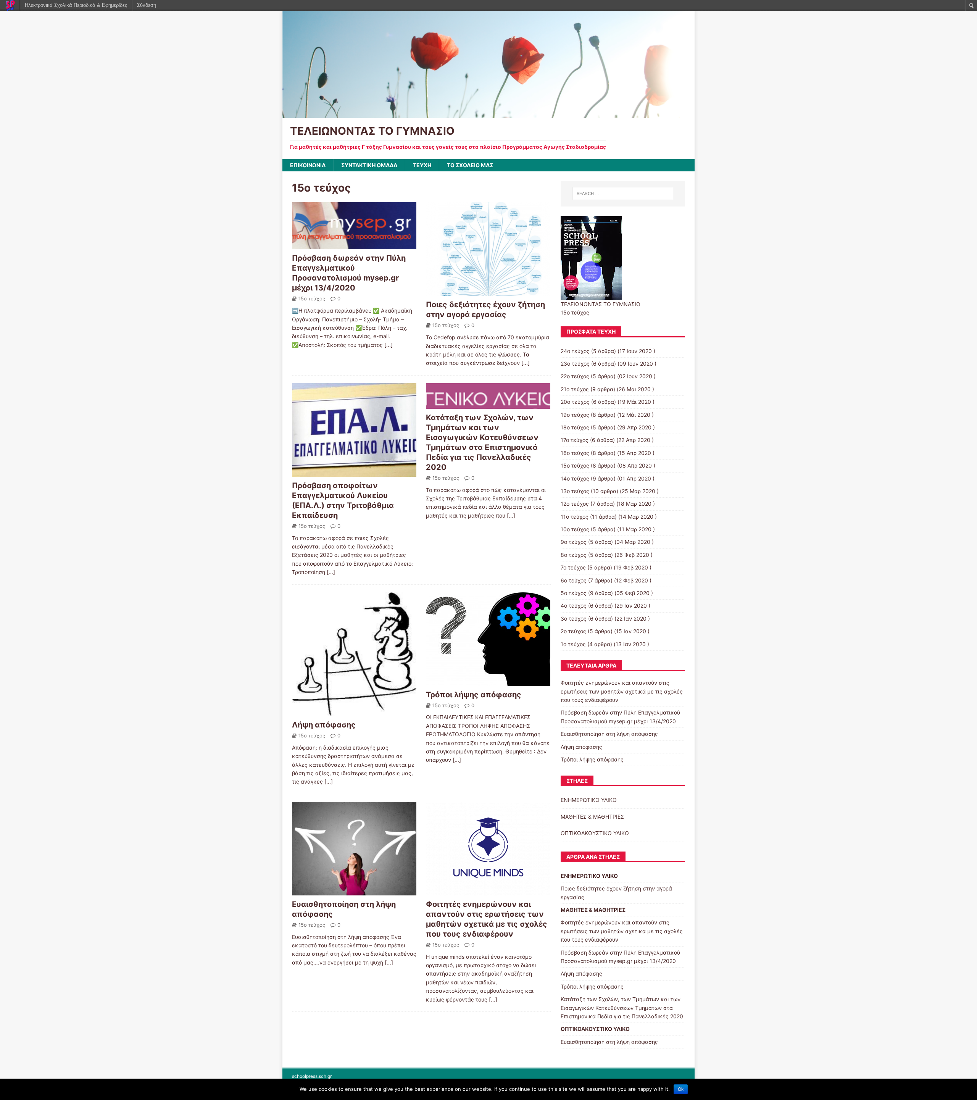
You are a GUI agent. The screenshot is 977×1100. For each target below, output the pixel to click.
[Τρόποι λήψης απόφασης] (488, 681)
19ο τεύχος (575, 414)
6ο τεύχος (574, 580)
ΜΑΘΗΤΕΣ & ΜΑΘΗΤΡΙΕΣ (592, 816)
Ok (681, 1089)
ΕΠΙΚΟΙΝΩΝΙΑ (308, 165)
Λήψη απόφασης (324, 724)
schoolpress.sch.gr (312, 1076)
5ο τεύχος (574, 593)
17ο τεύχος (574, 440)
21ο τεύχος (575, 389)
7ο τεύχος (573, 567)
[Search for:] (623, 193)
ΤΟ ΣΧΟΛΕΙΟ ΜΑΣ (470, 165)
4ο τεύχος (574, 605)
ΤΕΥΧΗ (422, 165)
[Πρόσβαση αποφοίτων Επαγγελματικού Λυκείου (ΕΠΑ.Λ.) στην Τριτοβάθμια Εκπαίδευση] (354, 472)
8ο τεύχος (574, 555)
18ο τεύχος (575, 427)
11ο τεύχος (574, 516)
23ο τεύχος (575, 363)
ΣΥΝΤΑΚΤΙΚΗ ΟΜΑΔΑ (369, 165)
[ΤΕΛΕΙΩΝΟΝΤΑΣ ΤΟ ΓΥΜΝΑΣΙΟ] (488, 113)
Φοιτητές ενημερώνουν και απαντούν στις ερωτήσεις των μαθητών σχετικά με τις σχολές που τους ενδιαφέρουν (622, 691)
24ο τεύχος (575, 351)
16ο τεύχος (575, 453)
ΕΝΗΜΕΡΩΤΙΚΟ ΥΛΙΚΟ (589, 800)
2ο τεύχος (573, 631)
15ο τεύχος (311, 298)
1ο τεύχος (573, 644)
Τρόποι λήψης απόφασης (473, 694)
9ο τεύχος (574, 542)
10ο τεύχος (575, 529)
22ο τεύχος (575, 376)
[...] (388, 345)
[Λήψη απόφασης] (354, 711)
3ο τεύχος (574, 618)
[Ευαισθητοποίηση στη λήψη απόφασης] (354, 890)
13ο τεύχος (575, 491)
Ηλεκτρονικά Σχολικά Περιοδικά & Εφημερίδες (76, 5)
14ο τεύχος (575, 478)
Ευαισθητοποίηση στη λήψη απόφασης (609, 734)
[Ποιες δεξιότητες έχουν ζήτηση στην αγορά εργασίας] (488, 291)
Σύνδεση (146, 5)
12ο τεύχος (575, 503)
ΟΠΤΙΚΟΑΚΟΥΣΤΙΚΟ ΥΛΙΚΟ (595, 833)
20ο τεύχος (575, 401)
